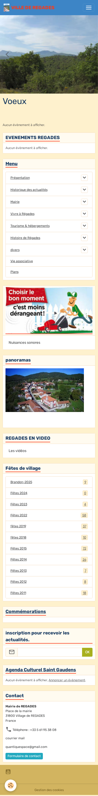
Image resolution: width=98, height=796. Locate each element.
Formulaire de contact (24, 756)
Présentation (20, 178)
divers (15, 250)
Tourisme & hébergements (30, 226)
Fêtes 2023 (48, 504)
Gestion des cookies (49, 790)
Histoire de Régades (25, 238)
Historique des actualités (29, 190)
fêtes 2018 (48, 537)
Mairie (15, 202)
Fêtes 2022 (48, 515)
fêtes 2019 (48, 526)
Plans (14, 272)
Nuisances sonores (24, 342)
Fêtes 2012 (48, 581)
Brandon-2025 (48, 482)
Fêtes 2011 (48, 593)
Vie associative (21, 261)
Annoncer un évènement (67, 680)
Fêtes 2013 (48, 570)
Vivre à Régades (22, 214)
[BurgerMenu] (88, 8)
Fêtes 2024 (48, 493)
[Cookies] (10, 785)
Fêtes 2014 (48, 559)
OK (87, 652)
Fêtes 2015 (48, 548)
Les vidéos (17, 451)
